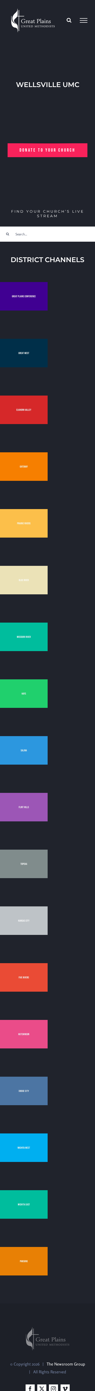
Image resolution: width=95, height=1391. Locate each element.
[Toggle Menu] (83, 20)
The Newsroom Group (66, 1364)
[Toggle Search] (69, 20)
